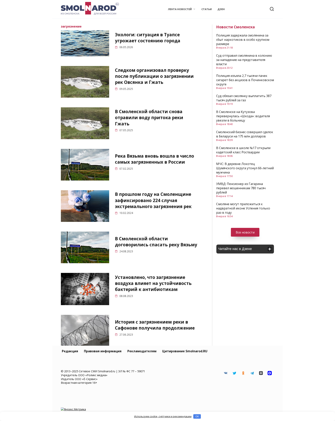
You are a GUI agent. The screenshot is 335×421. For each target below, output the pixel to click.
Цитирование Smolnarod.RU (184, 351)
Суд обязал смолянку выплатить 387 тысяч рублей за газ (243, 98)
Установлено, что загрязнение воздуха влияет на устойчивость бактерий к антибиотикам (153, 283)
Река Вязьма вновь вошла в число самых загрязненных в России (154, 159)
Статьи (206, 9)
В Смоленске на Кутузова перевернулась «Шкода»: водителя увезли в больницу (243, 116)
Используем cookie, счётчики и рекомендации (163, 416)
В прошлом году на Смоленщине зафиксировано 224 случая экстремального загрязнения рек (153, 200)
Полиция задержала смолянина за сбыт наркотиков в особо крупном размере (242, 39)
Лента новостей (180, 9)
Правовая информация (103, 351)
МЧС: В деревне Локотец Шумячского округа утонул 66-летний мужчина (245, 168)
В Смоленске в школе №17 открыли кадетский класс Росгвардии (243, 150)
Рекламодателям (141, 351)
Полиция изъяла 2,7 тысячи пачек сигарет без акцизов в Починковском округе (245, 80)
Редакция (70, 351)
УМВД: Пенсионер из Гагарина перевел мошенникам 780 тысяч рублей (241, 188)
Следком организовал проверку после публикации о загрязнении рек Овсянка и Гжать (154, 76)
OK (197, 416)
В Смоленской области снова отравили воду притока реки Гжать (149, 118)
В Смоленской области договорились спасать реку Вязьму (156, 242)
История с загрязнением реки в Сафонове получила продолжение (155, 325)
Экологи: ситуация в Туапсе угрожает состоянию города (147, 38)
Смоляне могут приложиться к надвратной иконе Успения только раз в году (243, 208)
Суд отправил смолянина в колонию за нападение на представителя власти (244, 59)
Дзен (221, 9)
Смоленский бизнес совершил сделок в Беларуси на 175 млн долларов (244, 134)
